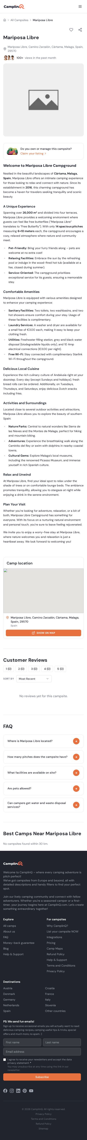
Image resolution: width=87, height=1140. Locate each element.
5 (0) (60, 669)
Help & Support (13, 954)
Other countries (55, 1011)
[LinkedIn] (18, 1091)
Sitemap (43, 1128)
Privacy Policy (56, 971)
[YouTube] (31, 1091)
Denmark (9, 994)
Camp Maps (55, 948)
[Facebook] (5, 1091)
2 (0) (21, 669)
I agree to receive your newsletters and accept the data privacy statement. (39, 1065)
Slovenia (50, 1005)
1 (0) (8, 669)
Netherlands (11, 1005)
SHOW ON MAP (46, 633)
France (49, 994)
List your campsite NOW (63, 931)
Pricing (51, 943)
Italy (48, 999)
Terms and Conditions (61, 965)
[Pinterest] (25, 1091)
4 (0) (47, 669)
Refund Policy (56, 954)
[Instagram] (12, 1091)
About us (9, 931)
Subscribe (42, 1077)
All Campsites (19, 20)
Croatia (50, 988)
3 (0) (34, 669)
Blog (6, 948)
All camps (9, 926)
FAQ (5, 937)
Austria (7, 988)
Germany (9, 999)
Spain (7, 1011)
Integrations (54, 937)
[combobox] (34, 678)
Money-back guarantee (18, 943)
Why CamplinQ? (57, 926)
